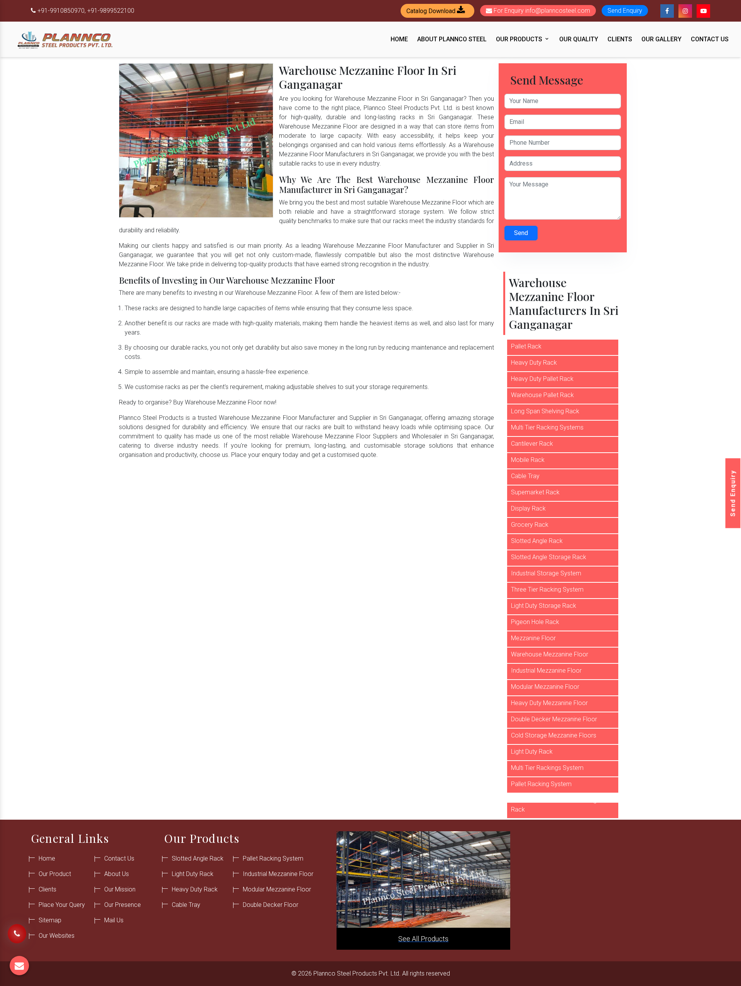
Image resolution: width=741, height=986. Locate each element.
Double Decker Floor (270, 904)
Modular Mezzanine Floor (545, 686)
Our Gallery (661, 39)
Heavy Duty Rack (534, 362)
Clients (619, 39)
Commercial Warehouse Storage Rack (555, 805)
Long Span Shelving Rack (545, 411)
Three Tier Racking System (547, 589)
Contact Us (710, 39)
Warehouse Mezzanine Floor (549, 654)
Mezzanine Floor (533, 638)
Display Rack (528, 508)
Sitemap (50, 920)
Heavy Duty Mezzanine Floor (549, 703)
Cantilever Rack (532, 443)
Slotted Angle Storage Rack (548, 557)
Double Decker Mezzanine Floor (554, 719)
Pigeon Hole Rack (535, 622)
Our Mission (119, 889)
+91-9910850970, (61, 10)
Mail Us (114, 920)
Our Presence (122, 904)
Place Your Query (62, 904)
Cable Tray (525, 476)
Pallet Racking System (541, 784)
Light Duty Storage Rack (543, 605)
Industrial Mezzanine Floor (546, 670)
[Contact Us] (17, 936)
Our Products (520, 39)
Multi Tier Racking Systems (547, 427)
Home (399, 39)
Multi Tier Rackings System (547, 767)
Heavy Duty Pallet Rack (542, 378)
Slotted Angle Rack (537, 541)
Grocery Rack (529, 524)
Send (521, 233)
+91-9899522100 (110, 10)
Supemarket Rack (535, 492)
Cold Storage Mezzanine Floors (553, 735)
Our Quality (578, 39)
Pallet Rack (526, 346)
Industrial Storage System (546, 573)
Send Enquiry (733, 493)
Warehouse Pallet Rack (542, 395)
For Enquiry (541, 10)
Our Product (55, 874)
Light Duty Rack (532, 751)
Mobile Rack (528, 459)
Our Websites (56, 935)
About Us (116, 874)
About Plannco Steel (452, 39)
